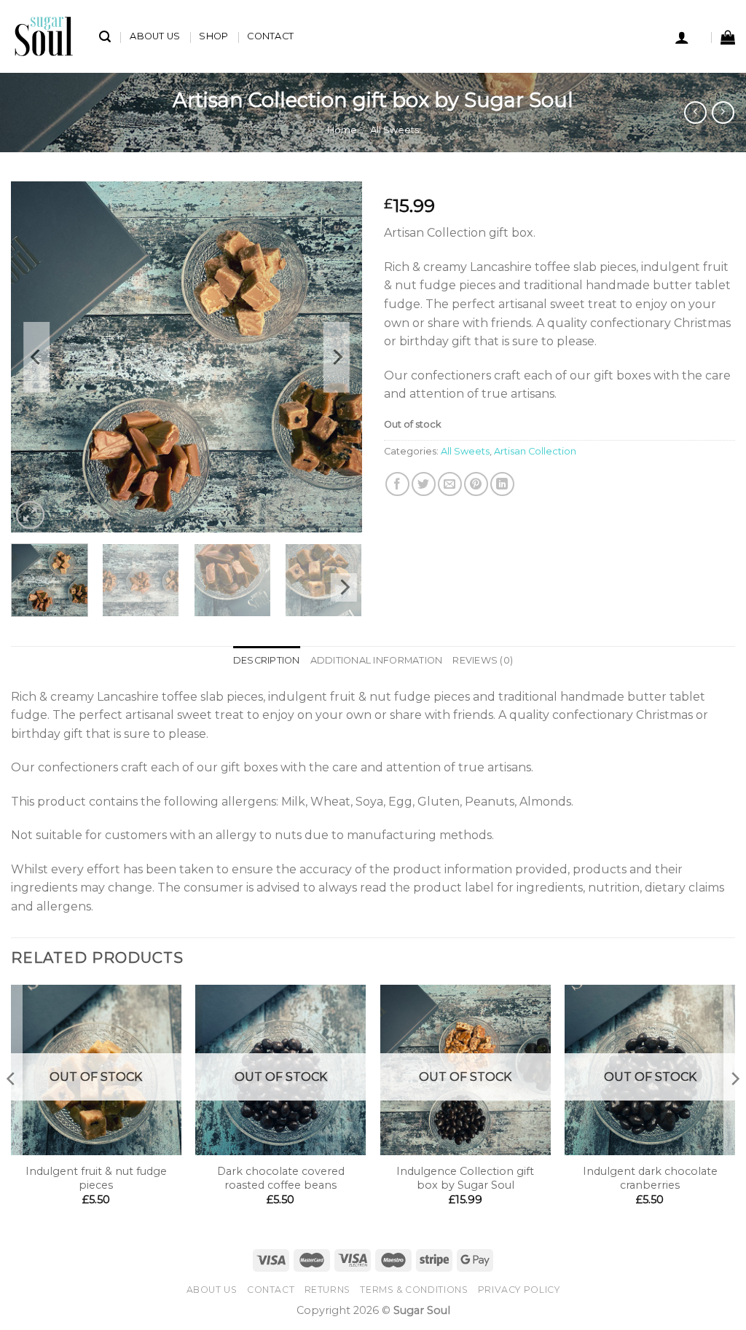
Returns (327, 1289)
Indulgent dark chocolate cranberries (650, 1178)
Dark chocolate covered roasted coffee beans (281, 1178)
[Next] (336, 357)
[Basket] (728, 37)
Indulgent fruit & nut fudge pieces (96, 1178)
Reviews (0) (482, 660)
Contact (270, 36)
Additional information (376, 660)
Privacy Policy (519, 1289)
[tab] (266, 660)
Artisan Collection (535, 451)
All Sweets (394, 130)
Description (266, 660)
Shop (213, 36)
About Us (155, 36)
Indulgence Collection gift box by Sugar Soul (465, 1178)
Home (342, 130)
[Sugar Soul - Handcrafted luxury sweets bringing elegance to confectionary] (44, 36)
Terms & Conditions (414, 1289)
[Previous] (36, 357)
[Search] (105, 37)
